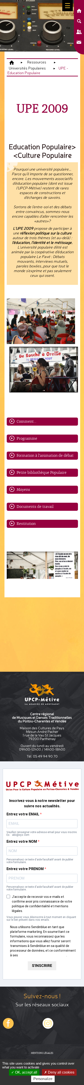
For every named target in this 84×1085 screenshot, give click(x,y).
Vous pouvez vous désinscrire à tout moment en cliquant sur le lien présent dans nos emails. (41, 918)
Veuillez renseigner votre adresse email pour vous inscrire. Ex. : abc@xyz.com (41, 833)
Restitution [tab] (26, 523)
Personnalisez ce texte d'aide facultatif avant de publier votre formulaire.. (39, 861)
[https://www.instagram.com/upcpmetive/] (8, 1028)
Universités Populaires (27, 68)
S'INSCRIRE (42, 965)
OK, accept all (25, 1072)
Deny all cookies (60, 1072)
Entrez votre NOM (22, 841)
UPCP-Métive (12, 63)
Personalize (42, 1079)
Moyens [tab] (23, 489)
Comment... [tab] (26, 421)
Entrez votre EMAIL (23, 814)
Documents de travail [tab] (35, 506)
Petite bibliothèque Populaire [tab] (42, 472)
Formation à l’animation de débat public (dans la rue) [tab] (45, 456)
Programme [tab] (27, 438)
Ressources (36, 62)
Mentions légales (42, 1053)
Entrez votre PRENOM (25, 869)
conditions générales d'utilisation (42, 955)
